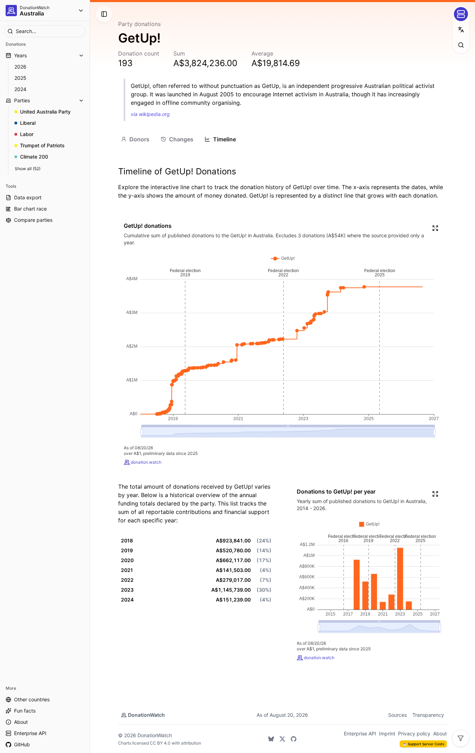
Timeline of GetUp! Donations (177, 171)
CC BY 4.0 (160, 743)
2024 (20, 89)
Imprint (387, 733)
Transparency (428, 715)
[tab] (135, 139)
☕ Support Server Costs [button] (423, 744)
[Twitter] (282, 739)
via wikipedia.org (150, 114)
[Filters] (461, 738)
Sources (397, 715)
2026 (20, 67)
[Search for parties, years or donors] (461, 45)
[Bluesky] (271, 739)
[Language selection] (461, 29)
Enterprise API (360, 733)
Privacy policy (414, 733)
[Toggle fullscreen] (435, 228)
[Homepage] (11, 10)
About (440, 733)
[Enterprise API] (461, 14)
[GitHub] (293, 739)
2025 (20, 78)
